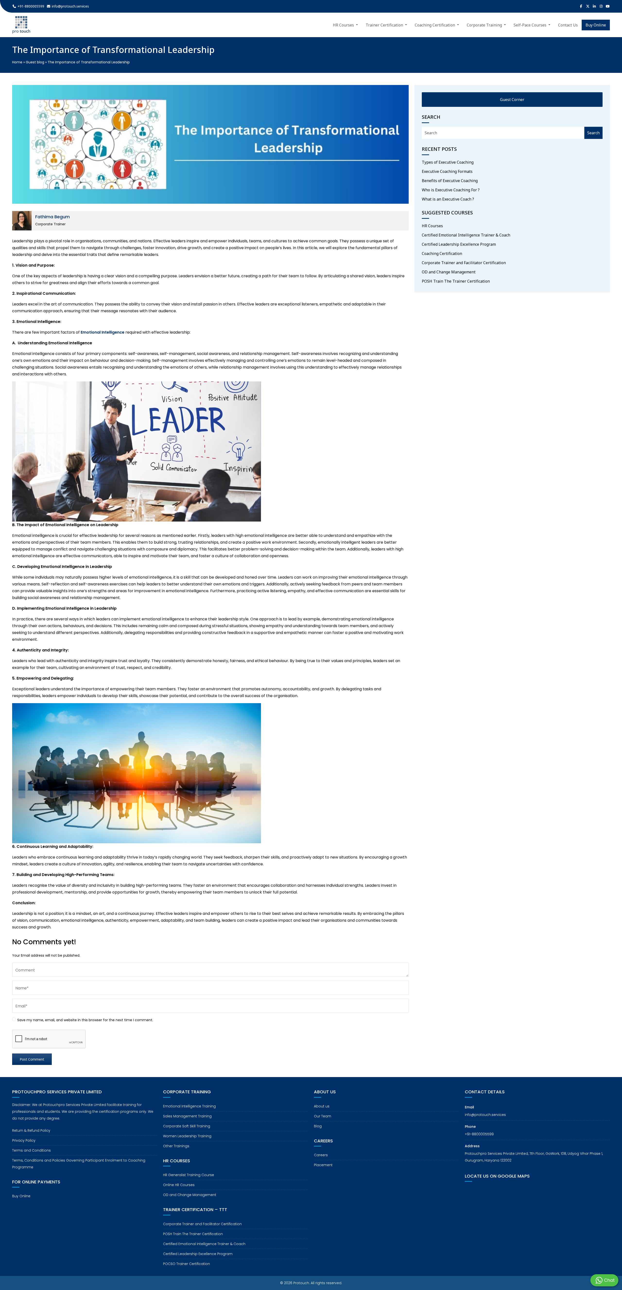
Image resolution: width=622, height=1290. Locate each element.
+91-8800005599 (479, 1134)
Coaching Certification (442, 253)
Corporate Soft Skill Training (186, 1126)
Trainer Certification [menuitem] (385, 25)
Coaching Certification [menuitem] (435, 25)
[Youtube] (608, 6)
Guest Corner (512, 99)
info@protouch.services (485, 1114)
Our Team (322, 1116)
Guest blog (35, 62)
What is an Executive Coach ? (448, 199)
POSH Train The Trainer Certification (456, 281)
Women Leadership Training (187, 1136)
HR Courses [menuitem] (344, 25)
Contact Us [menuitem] (568, 25)
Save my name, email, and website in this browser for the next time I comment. (85, 1020)
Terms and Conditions (31, 1150)
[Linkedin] (594, 6)
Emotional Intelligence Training (189, 1106)
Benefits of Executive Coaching (450, 180)
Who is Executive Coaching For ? (451, 190)
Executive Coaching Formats (447, 171)
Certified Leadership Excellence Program (459, 244)
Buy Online (21, 1196)
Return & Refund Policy (31, 1130)
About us (321, 1106)
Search (593, 132)
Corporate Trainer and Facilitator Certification (464, 262)
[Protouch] (21, 25)
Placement (323, 1165)
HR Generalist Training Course (188, 1174)
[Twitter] (588, 6)
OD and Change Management (448, 272)
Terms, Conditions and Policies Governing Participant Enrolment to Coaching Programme (78, 1164)
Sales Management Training (187, 1116)
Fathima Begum (52, 217)
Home (17, 62)
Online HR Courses (179, 1184)
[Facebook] (581, 6)
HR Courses (432, 225)
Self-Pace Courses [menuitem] (530, 25)
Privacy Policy (23, 1140)
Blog (318, 1126)
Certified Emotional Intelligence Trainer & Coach (466, 235)
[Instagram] (601, 6)
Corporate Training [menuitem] (485, 25)
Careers (321, 1155)
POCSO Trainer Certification (186, 1263)
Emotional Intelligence (102, 332)
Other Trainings (176, 1146)
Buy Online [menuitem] (596, 25)
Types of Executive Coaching (448, 162)
